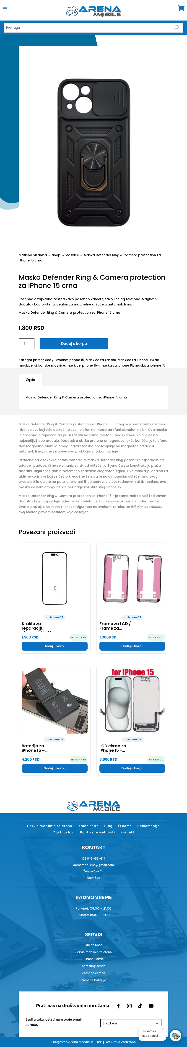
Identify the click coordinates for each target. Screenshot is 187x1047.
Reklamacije (148, 826)
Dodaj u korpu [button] (55, 646)
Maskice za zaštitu (101, 360)
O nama (125, 826)
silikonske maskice (49, 365)
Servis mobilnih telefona (49, 826)
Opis (30, 380)
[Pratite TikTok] (140, 1006)
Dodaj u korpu (74, 343)
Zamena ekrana (93, 973)
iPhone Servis (93, 959)
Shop (56, 255)
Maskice (72, 255)
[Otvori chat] (175, 1035)
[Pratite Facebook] (118, 1006)
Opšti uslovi (63, 832)
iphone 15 (76, 360)
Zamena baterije (93, 980)
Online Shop (94, 945)
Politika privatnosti (97, 832)
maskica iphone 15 (150, 365)
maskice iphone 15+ (83, 365)
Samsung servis (93, 966)
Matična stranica (33, 255)
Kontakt (127, 832)
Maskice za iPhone (133, 360)
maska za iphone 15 (117, 365)
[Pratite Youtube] (151, 1006)
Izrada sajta (88, 826)
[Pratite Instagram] (129, 1006)
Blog (108, 826)
